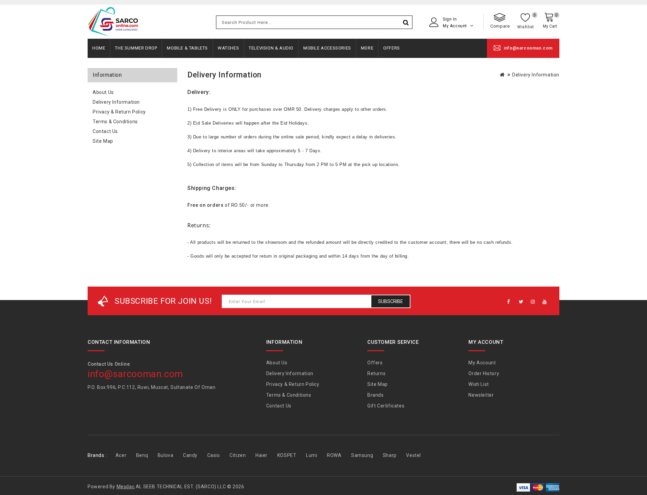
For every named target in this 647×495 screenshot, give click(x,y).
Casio (213, 455)
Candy (190, 455)
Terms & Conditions (115, 121)
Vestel (413, 455)
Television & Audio (271, 48)
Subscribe (390, 301)
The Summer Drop (136, 48)
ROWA (334, 455)
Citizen (237, 455)
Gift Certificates (385, 405)
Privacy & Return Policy (119, 111)
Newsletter (481, 395)
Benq (142, 455)
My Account (482, 362)
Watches (228, 48)
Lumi (311, 455)
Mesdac (126, 486)
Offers (391, 48)
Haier (261, 455)
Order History (483, 373)
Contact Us (105, 131)
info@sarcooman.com (528, 48)
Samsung (362, 455)
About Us (103, 92)
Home (98, 48)
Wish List (478, 384)
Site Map (103, 141)
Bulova (166, 455)
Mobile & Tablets (187, 48)
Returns (376, 373)
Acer (121, 455)
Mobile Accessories (327, 48)
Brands (375, 395)
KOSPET (287, 455)
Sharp (390, 455)
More (367, 48)
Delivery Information (116, 102)
